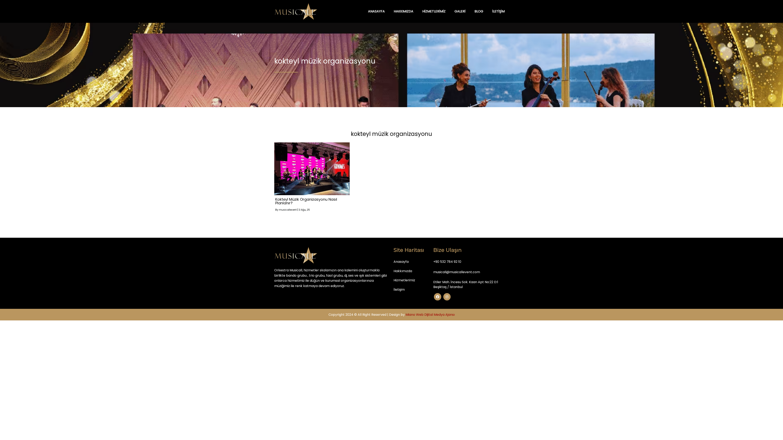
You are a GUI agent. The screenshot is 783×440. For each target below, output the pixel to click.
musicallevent (288, 209)
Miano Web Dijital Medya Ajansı (430, 314)
